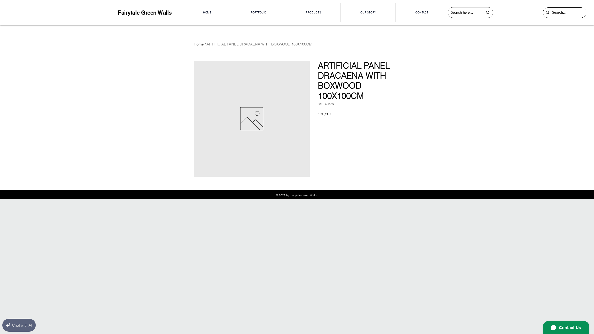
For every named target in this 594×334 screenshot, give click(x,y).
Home (199, 44)
